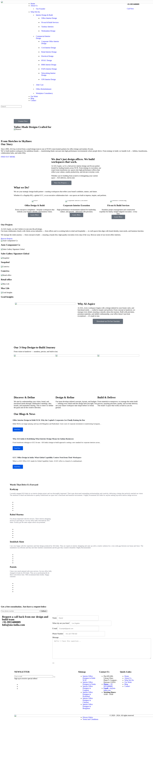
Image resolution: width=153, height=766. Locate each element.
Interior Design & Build (44, 15)
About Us (34, 6)
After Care (39, 85)
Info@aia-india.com (13, 624)
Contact (33, 100)
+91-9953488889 (11, 622)
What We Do (35, 12)
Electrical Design (47, 56)
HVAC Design (46, 60)
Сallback (43, 611)
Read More (17, 429)
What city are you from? (61, 623)
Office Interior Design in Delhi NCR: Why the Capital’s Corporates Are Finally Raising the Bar (49, 420)
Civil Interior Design (48, 48)
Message (55, 637)
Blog (32, 98)
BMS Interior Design (48, 65)
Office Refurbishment (43, 89)
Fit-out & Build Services (50, 22)
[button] (76, 131)
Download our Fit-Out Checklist (108, 321)
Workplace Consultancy (44, 93)
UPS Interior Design (48, 79)
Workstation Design (48, 31)
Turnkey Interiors (47, 27)
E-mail (54, 628)
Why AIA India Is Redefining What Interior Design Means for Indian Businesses (43, 439)
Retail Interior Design (49, 52)
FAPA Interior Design (49, 69)
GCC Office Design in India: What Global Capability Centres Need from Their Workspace (47, 457)
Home (33, 4)
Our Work (34, 96)
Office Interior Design (49, 18)
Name (54, 618)
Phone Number (57, 634)
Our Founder (40, 9)
